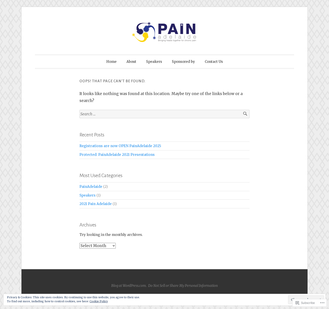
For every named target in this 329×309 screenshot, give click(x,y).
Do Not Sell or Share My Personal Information (183, 286)
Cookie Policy (99, 301)
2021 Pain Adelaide (95, 204)
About (131, 61)
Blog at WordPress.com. (129, 286)
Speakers (154, 61)
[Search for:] (164, 114)
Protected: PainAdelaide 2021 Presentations (117, 154)
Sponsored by (183, 61)
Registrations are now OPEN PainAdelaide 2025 (120, 146)
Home (111, 61)
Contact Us (214, 61)
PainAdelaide (90, 186)
